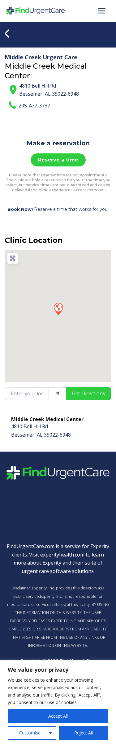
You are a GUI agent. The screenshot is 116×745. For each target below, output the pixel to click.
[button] (58, 308)
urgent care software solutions (58, 571)
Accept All (58, 716)
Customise (30, 733)
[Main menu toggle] (102, 11)
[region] (58, 702)
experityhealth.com (62, 554)
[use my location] (58, 393)
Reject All (83, 733)
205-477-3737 (34, 105)
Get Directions (88, 393)
